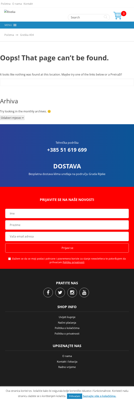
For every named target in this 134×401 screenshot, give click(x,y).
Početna (5, 3)
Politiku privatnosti (73, 262)
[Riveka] (67, 12)
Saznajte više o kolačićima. (99, 396)
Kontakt (28, 3)
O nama (17, 3)
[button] (8, 25)
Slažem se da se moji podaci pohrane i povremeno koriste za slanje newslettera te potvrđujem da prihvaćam (69, 260)
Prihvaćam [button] (74, 396)
